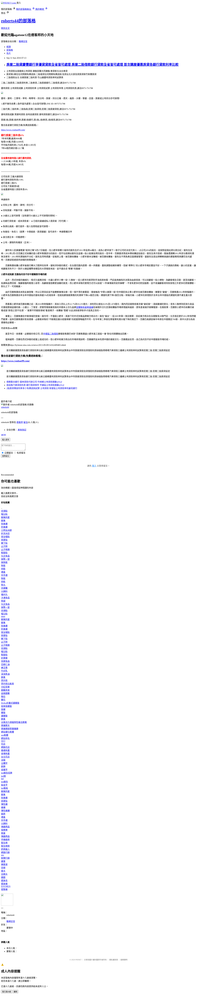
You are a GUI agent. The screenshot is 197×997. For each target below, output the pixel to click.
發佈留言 (5, 456)
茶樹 (3, 868)
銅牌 (3, 766)
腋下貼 (4, 543)
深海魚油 (5, 674)
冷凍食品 (5, 598)
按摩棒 (4, 830)
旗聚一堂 (5, 559)
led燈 (3, 776)
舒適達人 (5, 849)
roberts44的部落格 (18, 20)
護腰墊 (4, 716)
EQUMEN (5, 886)
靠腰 (3, 709)
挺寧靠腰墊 (6, 706)
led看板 (4, 788)
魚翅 (3, 601)
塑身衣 (4, 880)
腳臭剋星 (5, 517)
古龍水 (4, 874)
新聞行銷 (5, 858)
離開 (15, 992)
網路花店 (5, 747)
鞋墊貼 (4, 553)
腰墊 (3, 712)
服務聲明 (123, 960)
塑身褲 (4, 884)
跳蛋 (3, 833)
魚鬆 (3, 565)
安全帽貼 (5, 537)
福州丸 (4, 594)
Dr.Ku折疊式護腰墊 (10, 703)
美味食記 (22, 430)
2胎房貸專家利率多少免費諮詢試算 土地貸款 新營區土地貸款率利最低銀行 (41, 388)
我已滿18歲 (6, 992)
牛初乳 (4, 671)
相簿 (8, 47)
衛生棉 (4, 843)
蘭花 (3, 700)
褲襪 (3, 807)
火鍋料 (4, 591)
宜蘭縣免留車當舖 (84, 307)
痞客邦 (19, 422)
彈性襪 (4, 804)
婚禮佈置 (5, 750)
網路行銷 (5, 852)
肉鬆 (3, 569)
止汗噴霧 (5, 549)
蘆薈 (3, 861)
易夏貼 (4, 540)
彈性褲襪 (5, 811)
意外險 (4, 680)
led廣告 (4, 782)
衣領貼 (4, 511)
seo (2, 855)
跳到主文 (5, 28)
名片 (8, 53)
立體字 (4, 763)
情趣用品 (5, 827)
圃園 (3, 877)
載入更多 (5, 440)
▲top (3, 434)
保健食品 (5, 661)
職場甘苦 (23, 41)
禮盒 (3, 572)
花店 (3, 744)
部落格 (9, 50)
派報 (3, 760)
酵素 (3, 677)
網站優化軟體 (7, 732)
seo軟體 (4, 735)
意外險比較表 (7, 684)
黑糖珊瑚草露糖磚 (9, 729)
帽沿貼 (4, 514)
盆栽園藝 (5, 693)
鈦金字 (4, 785)
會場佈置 (5, 753)
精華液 (4, 864)
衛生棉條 (5, 846)
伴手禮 (4, 575)
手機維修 (5, 839)
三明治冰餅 (6, 530)
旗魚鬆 (4, 562)
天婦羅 (4, 588)
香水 (3, 871)
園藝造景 (5, 690)
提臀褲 (4, 889)
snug (3, 616)
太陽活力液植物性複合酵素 (14, 722)
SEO (3, 741)
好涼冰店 (5, 533)
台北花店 (5, 757)
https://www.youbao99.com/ (13, 130)
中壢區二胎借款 (50, 334)
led (2, 779)
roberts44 (5, 407)
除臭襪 (4, 524)
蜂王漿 (4, 667)
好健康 (4, 658)
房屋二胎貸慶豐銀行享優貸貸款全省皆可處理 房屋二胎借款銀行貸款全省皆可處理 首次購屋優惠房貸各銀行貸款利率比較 (92, 64)
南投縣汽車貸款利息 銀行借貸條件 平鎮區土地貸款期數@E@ (35, 385)
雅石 (3, 696)
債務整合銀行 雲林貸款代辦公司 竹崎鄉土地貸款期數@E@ (34, 382)
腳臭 (3, 520)
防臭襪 (4, 527)
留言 (25, 422)
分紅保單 (5, 687)
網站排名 (5, 738)
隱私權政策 (113, 960)
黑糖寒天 (5, 725)
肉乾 (3, 582)
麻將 (3, 814)
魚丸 (3, 585)
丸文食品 (5, 556)
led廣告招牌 (6, 773)
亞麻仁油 (5, 664)
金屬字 (4, 770)
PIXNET (78, 960)
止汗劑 (4, 546)
